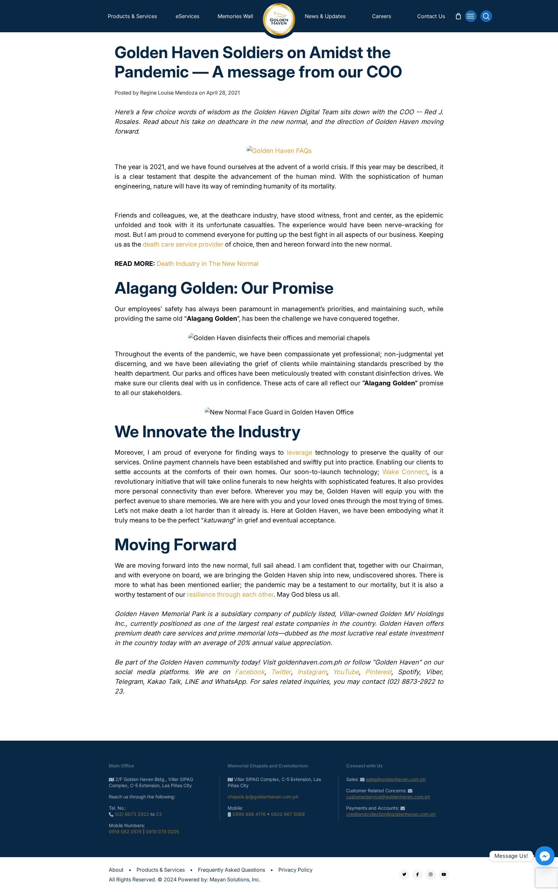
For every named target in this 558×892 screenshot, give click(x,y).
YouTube (346, 672)
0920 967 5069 (288, 814)
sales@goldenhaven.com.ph (396, 779)
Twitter (281, 672)
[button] (471, 16)
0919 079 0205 (162, 831)
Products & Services (161, 870)
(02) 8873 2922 (132, 814)
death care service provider (183, 244)
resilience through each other (230, 594)
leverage (299, 452)
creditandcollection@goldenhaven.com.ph (391, 814)
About (116, 870)
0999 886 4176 (249, 814)
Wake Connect (404, 472)
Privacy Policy (295, 870)
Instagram (312, 672)
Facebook (249, 672)
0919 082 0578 (125, 831)
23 (159, 814)
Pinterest (378, 672)
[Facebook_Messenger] (544, 856)
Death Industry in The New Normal (208, 264)
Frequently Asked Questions (231, 870)
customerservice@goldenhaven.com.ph (388, 796)
